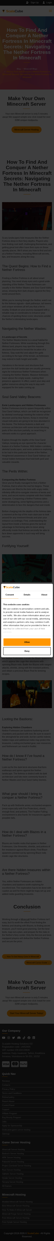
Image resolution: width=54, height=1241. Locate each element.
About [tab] (44, 594)
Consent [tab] (10, 594)
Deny (27, 651)
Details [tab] (27, 594)
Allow (27, 642)
